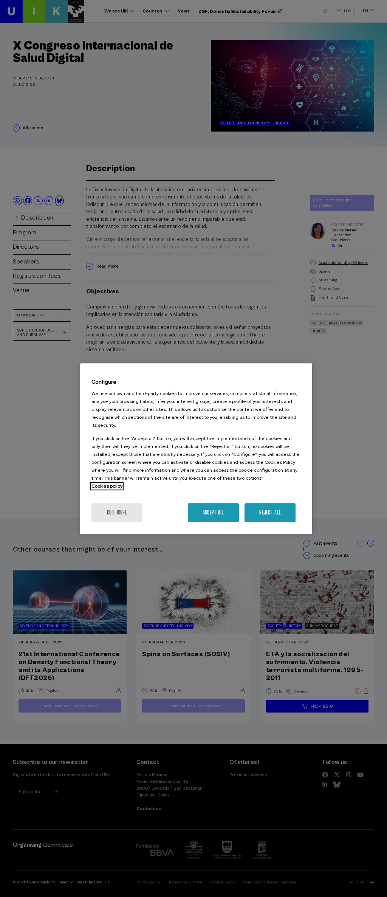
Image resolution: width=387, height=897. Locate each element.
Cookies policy (106, 486)
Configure (117, 512)
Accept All (213, 512)
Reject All (270, 512)
